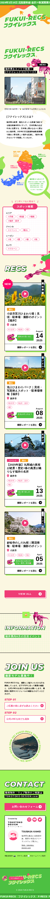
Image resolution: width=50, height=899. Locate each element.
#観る (25, 230)
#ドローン (12, 249)
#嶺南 (32, 217)
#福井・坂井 (13, 221)
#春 (27, 239)
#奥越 (21, 217)
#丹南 (10, 217)
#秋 (35, 239)
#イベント (12, 230)
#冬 (9, 239)
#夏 (18, 239)
